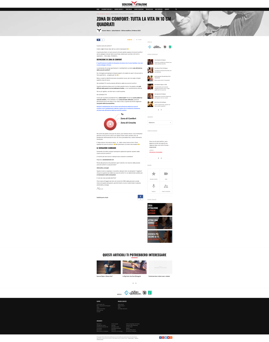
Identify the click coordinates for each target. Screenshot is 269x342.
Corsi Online (129, 9)
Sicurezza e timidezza (105, 13)
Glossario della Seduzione (132, 325)
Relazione (113, 329)
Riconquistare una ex (131, 329)
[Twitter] (166, 337)
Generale (113, 325)
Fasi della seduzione (122, 308)
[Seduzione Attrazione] (134, 4)
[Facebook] (160, 337)
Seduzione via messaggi (117, 331)
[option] (159, 83)
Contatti (167, 9)
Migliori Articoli (121, 305)
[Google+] (163, 337)
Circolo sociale (114, 323)
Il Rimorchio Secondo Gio (102, 326)
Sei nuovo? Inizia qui (107, 9)
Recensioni (99, 329)
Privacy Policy (131, 338)
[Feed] (171, 337)
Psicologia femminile (116, 328)
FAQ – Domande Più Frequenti (103, 305)
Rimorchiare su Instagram (102, 331)
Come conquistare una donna (133, 323)
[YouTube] (168, 337)
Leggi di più (152, 147)
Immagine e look (115, 326)
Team (98, 307)
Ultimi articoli (121, 304)
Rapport (128, 328)
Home (98, 9)
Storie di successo (138, 9)
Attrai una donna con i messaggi (159, 223)
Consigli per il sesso (101, 325)
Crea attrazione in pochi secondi (159, 209)
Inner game (99, 328)
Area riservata (158, 9)
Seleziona (151, 122)
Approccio (99, 323)
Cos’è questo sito (100, 304)
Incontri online (129, 326)
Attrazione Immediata (155, 152)
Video (119, 307)
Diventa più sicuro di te (159, 236)
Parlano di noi (149, 9)
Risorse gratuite (119, 9)
